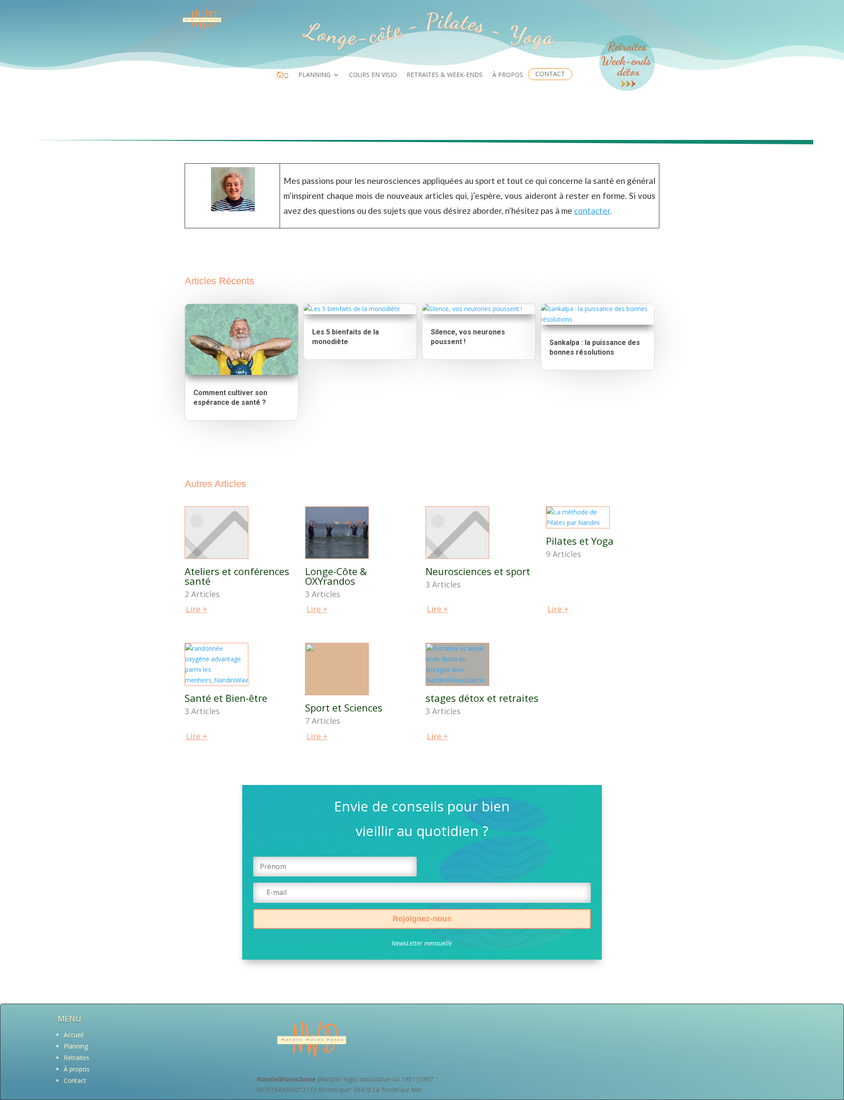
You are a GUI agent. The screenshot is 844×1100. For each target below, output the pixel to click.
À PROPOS (507, 75)
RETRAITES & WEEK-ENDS (445, 75)
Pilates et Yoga (580, 540)
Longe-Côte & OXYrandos (336, 576)
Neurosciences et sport (478, 571)
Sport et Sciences (343, 707)
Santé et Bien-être (226, 697)
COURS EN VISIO (373, 75)
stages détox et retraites (482, 697)
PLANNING (314, 75)
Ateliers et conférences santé (237, 576)
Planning (76, 1046)
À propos (77, 1069)
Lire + (196, 609)
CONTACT (550, 74)
